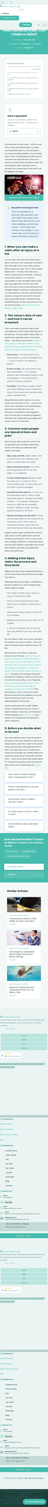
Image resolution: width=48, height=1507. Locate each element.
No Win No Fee (28, 715)
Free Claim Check (8, 18)
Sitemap (27, 1478)
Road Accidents (6, 1124)
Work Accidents (6, 1129)
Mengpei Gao (29, 48)
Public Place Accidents (9, 1135)
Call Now (5, 13)
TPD (1, 1140)
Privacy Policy (38, 1478)
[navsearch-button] (11, 2)
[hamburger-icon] (2, 2)
